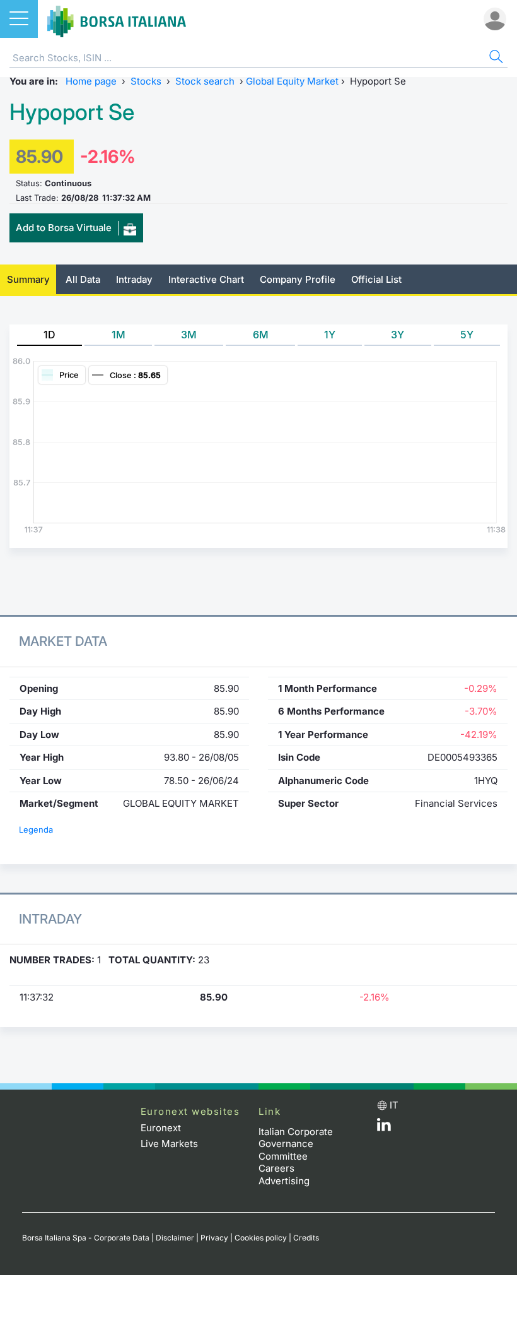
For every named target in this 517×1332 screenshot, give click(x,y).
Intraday (134, 279)
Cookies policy (261, 1237)
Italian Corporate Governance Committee (295, 1144)
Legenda (36, 829)
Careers (276, 1168)
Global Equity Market (292, 81)
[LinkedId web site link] (384, 1128)
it (394, 1105)
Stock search (205, 81)
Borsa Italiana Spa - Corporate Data (85, 1237)
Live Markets (169, 1144)
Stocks (146, 81)
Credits (306, 1237)
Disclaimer (175, 1237)
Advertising (284, 1181)
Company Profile (297, 279)
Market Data (63, 641)
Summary (28, 279)
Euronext (161, 1128)
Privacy (214, 1237)
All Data (83, 279)
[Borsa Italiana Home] (116, 19)
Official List (376, 279)
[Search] (495, 58)
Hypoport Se (71, 112)
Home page (91, 81)
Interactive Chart (206, 279)
